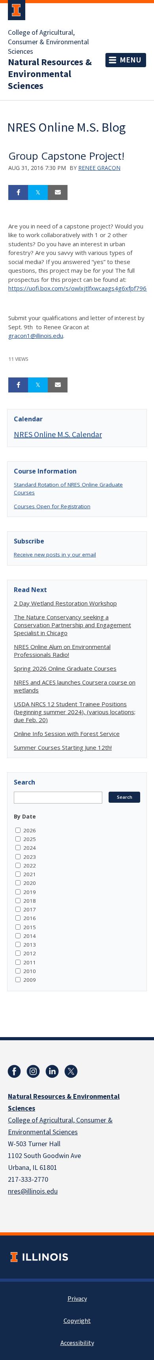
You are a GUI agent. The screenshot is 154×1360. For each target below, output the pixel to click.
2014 (29, 935)
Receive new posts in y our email (55, 554)
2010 (29, 971)
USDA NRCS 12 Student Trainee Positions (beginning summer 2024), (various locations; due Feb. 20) (74, 712)
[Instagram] (33, 1071)
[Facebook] (14, 1071)
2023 (29, 856)
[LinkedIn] (52, 1071)
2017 (29, 909)
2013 (29, 944)
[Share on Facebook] (18, 192)
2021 (29, 874)
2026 (29, 830)
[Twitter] (71, 1071)
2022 (29, 865)
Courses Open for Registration (52, 506)
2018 (29, 900)
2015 (29, 927)
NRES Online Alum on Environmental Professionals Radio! (62, 650)
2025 (29, 839)
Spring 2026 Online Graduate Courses (65, 668)
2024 (29, 847)
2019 (29, 892)
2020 (29, 883)
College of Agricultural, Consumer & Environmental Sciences (48, 42)
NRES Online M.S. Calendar (58, 434)
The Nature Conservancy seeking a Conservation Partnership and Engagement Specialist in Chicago (72, 625)
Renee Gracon (99, 168)
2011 (29, 962)
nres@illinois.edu (33, 1191)
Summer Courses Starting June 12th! (63, 747)
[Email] (58, 192)
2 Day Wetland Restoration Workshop (65, 603)
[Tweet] (38, 192)
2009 (29, 979)
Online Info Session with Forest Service (67, 734)
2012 (29, 953)
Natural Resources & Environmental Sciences (50, 74)
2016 (29, 918)
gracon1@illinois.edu (35, 336)
